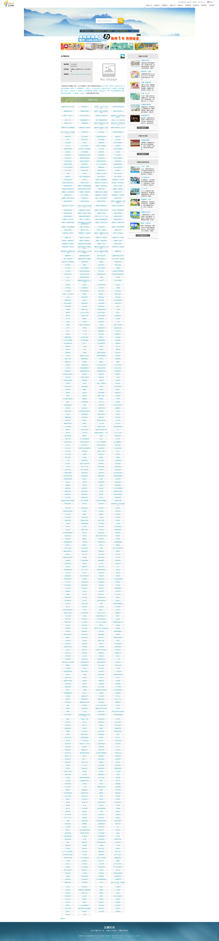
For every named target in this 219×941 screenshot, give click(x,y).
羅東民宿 (113, 25)
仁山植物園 (75, 93)
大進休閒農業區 (87, 91)
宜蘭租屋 (156, 5)
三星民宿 (118, 25)
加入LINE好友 (136, 936)
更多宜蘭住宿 (143, 128)
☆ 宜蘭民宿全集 (134, 31)
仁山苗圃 (113, 88)
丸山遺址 (81, 93)
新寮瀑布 (95, 91)
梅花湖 (72, 88)
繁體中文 (210, 2)
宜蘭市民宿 (107, 25)
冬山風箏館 (79, 91)
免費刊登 (189, 2)
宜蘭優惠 (188, 5)
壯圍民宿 (97, 25)
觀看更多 (63, 918)
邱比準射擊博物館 (116, 91)
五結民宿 (128, 25)
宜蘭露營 (164, 5)
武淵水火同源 (104, 86)
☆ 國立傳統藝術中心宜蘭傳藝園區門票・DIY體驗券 (96, 31)
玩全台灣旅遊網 (182, 2)
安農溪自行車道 (105, 88)
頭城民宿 (87, 25)
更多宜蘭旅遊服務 (143, 235)
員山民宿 (102, 25)
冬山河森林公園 (96, 88)
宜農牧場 (111, 86)
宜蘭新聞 (196, 5)
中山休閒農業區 (79, 88)
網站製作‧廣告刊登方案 (199, 2)
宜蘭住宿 (149, 5)
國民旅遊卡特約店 (97, 27)
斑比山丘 (66, 91)
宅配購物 (212, 5)
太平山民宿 (84, 27)
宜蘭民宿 (9, 4)
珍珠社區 (72, 91)
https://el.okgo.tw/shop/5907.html (81, 74)
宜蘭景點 (204, 5)
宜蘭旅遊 (172, 5)
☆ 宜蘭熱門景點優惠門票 (120, 31)
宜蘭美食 (180, 5)
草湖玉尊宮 (102, 91)
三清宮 (108, 91)
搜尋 (120, 20)
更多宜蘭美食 (143, 154)
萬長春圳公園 (118, 86)
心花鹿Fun (88, 88)
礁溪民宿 (92, 25)
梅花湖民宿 (90, 27)
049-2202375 (127, 936)
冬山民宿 (133, 25)
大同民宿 (123, 25)
